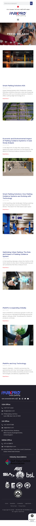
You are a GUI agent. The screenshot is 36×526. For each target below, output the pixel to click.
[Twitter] (25, 398)
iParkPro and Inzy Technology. (14, 363)
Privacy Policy (22, 506)
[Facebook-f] (17, 398)
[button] (18, 19)
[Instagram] (22, 398)
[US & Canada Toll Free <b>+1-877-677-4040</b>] (18, 7)
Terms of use (13, 506)
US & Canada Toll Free (18, 9)
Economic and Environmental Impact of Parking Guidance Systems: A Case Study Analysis (17, 141)
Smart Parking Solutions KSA (14, 86)
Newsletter (12, 503)
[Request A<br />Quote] (32, 515)
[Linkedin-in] (19, 398)
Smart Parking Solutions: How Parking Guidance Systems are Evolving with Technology (17, 196)
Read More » (6, 98)
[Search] (31, 3)
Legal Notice (28, 503)
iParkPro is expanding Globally (14, 308)
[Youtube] (28, 398)
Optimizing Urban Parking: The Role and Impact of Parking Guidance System (17, 254)
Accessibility (20, 503)
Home (6, 503)
